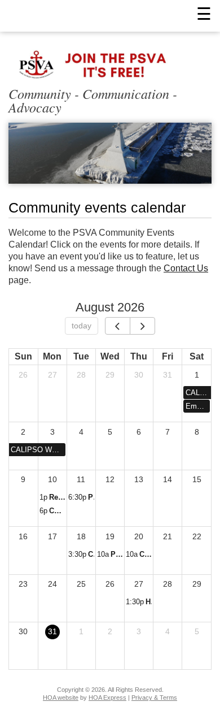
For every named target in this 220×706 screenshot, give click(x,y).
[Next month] (142, 326)
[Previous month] (117, 326)
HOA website (60, 697)
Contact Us (186, 268)
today (81, 325)
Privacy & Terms (154, 697)
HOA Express (107, 697)
